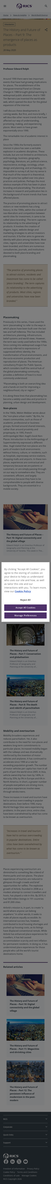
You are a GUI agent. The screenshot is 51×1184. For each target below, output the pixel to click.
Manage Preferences (25, 615)
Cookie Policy (23, 591)
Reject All (25, 599)
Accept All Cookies (25, 607)
